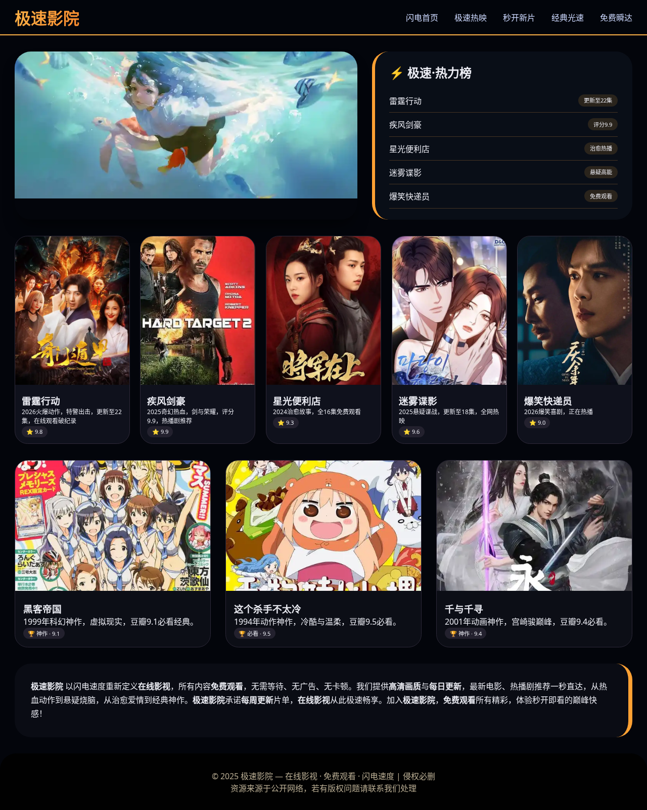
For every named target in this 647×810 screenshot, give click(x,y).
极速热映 (470, 17)
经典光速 (567, 17)
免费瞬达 (616, 17)
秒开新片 (519, 17)
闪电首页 (422, 17)
